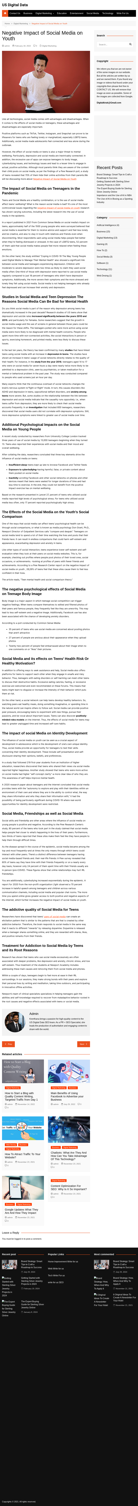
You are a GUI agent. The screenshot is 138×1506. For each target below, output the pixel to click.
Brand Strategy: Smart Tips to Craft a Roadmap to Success (31, 1264)
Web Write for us (56, 1268)
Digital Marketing (44, 13)
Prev (10, 1044)
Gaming (100, 244)
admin (7, 46)
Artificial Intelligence (106, 225)
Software (101, 263)
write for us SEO (55, 1282)
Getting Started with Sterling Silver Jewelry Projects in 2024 (32, 1281)
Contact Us (15, 13)
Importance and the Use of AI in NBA (114, 195)
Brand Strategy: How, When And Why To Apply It (123, 1281)
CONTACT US (104, 89)
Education (62, 13)
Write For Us (123, 13)
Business (27, 13)
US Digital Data (15, 5)
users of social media (55, 916)
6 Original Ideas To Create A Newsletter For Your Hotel (124, 1297)
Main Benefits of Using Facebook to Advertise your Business (67, 1096)
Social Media (93, 13)
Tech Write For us (56, 1275)
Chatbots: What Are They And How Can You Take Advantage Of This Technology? (69, 1156)
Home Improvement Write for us (63, 1261)
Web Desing (11, 1145)
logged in (18, 1239)
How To (100, 250)
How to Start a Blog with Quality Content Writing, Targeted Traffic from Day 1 (21, 1096)
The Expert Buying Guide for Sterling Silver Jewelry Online (32, 1304)
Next (82, 1044)
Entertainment (76, 13)
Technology (107, 13)
